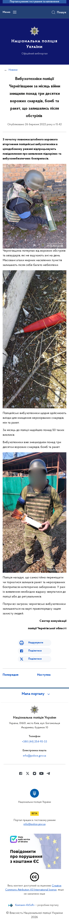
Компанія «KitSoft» (25, 905)
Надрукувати (35, 642)
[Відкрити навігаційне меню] (14, 12)
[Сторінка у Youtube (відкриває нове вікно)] (41, 773)
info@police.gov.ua (34, 755)
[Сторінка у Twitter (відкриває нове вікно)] (27, 773)
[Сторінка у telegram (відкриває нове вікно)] (48, 773)
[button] (34, 694)
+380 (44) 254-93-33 (34, 741)
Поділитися (35, 651)
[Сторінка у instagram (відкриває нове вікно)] (34, 773)
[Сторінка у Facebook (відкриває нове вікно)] (21, 773)
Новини (13, 70)
